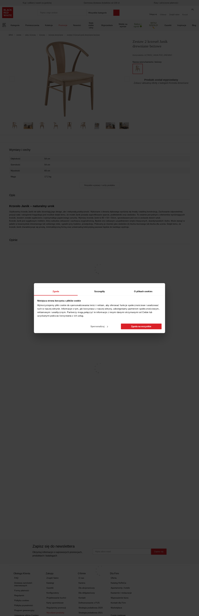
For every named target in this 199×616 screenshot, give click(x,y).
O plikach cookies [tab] (143, 291)
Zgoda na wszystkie (141, 326)
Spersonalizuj (97, 326)
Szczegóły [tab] (99, 291)
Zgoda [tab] (56, 291)
